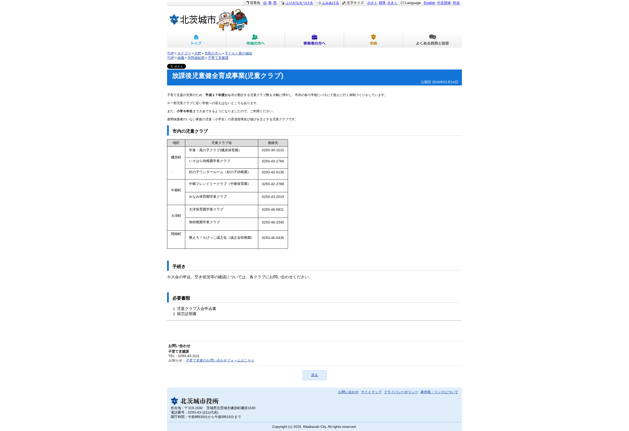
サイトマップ (371, 392)
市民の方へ (255, 39)
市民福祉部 (196, 58)
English (429, 3)
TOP (170, 53)
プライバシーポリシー (401, 392)
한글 (456, 3)
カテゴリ (184, 53)
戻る (314, 375)
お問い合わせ (348, 392)
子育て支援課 (218, 58)
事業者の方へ (314, 39)
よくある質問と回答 (432, 39)
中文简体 (444, 3)
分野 (197, 53)
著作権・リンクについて (439, 392)
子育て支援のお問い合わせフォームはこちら (220, 360)
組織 (180, 58)
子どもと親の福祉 (238, 53)
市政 (373, 39)
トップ (196, 39)
